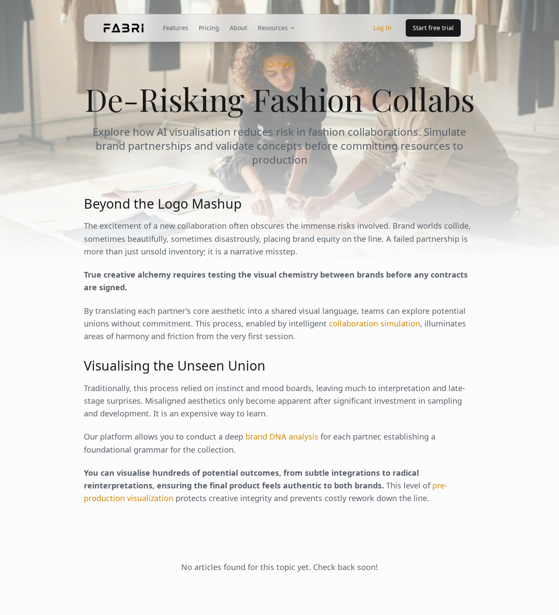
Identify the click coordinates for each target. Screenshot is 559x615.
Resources (273, 28)
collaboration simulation (374, 323)
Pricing (209, 28)
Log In (382, 28)
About (238, 28)
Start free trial (433, 28)
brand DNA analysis (281, 436)
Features (175, 28)
